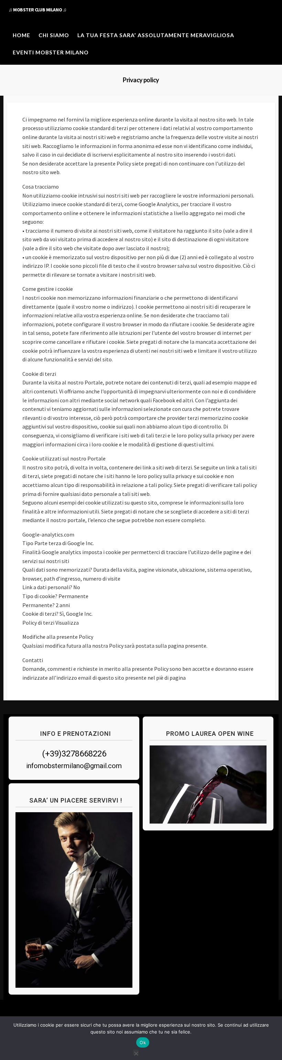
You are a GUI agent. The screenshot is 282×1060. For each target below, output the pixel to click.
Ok (143, 1042)
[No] (136, 1052)
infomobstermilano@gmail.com (74, 766)
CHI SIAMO (54, 35)
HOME (21, 35)
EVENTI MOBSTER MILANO (51, 52)
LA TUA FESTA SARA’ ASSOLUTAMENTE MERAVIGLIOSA (155, 35)
